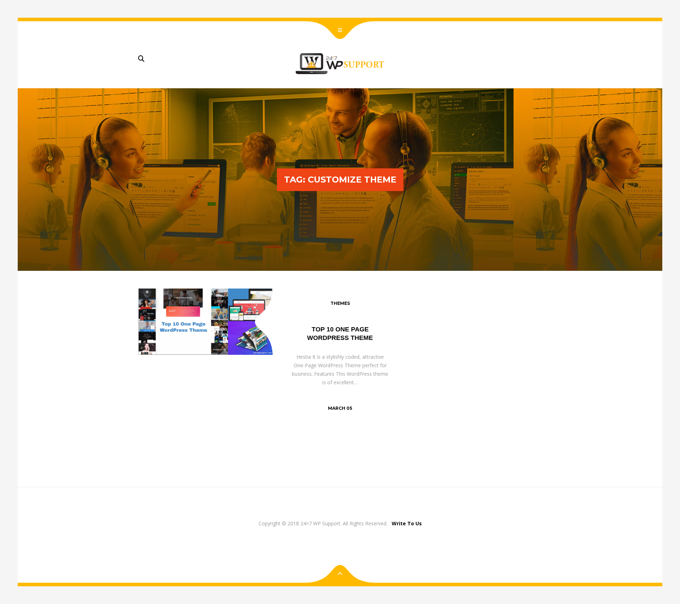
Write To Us (407, 523)
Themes (340, 303)
